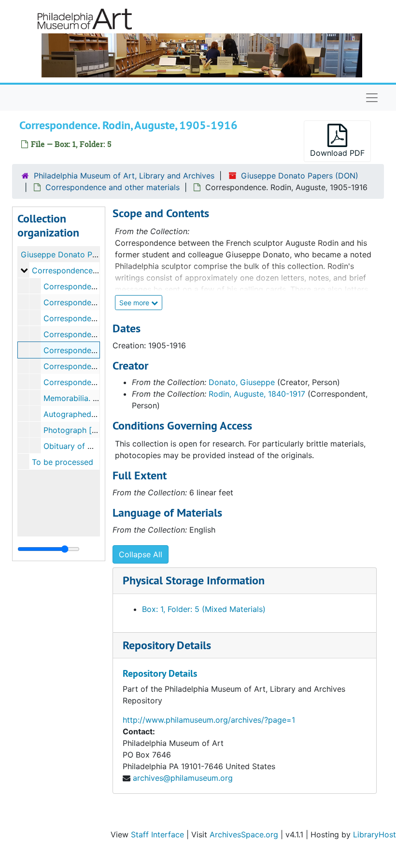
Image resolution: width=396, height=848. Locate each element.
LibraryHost (374, 834)
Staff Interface (157, 834)
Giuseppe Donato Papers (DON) (299, 175)
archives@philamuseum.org (183, 778)
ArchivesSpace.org (244, 834)
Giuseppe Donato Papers (67, 254)
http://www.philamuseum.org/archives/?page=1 (209, 720)
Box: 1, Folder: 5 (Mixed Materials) (204, 609)
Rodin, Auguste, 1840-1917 (257, 394)
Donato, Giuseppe (242, 382)
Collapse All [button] (140, 554)
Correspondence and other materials (112, 187)
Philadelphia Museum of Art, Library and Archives (124, 175)
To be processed (62, 462)
